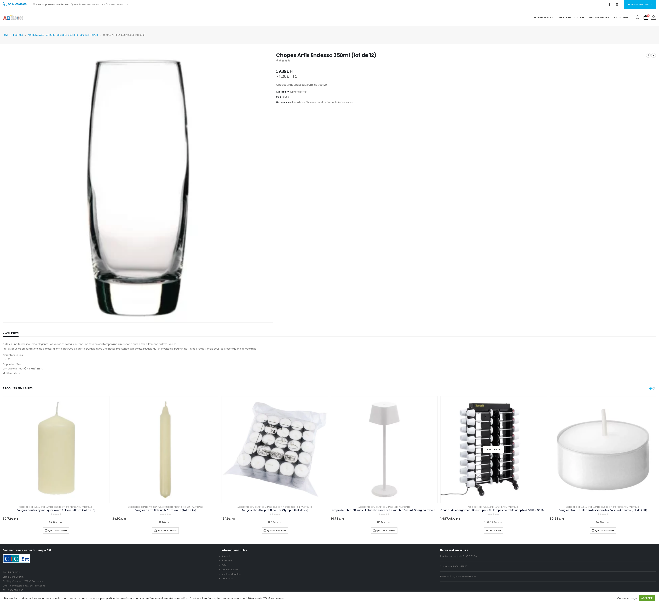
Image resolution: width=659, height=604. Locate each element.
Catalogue (621, 17)
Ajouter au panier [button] (57, 530)
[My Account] (653, 17)
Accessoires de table (28, 507)
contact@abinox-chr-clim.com (52, 4)
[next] (653, 55)
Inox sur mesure (599, 17)
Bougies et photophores (65, 507)
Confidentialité (230, 569)
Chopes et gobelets (316, 102)
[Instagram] (617, 4)
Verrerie (349, 102)
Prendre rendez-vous (640, 4)
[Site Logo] (13, 17)
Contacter (227, 578)
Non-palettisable (336, 102)
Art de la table (297, 102)
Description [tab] (11, 332)
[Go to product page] (56, 449)
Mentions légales (231, 574)
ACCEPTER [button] (647, 598)
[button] (638, 17)
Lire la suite (495, 530)
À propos (227, 560)
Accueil (226, 556)
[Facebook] (609, 4)
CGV (224, 565)
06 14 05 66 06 (15, 590)
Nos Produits (542, 17)
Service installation (571, 17)
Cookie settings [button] (627, 598)
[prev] (648, 55)
